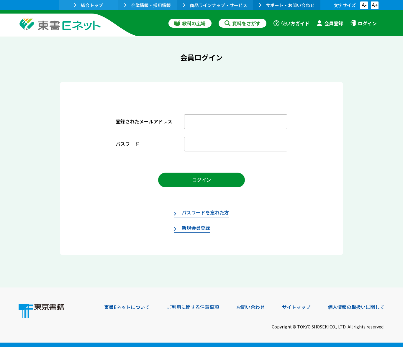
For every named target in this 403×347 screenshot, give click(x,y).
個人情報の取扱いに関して (356, 306)
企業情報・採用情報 (151, 5)
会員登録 (333, 23)
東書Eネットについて (127, 306)
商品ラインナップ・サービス (218, 5)
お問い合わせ (250, 306)
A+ (375, 5)
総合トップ (92, 5)
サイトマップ (296, 306)
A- (364, 5)
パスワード (127, 144)
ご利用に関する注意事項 (193, 306)
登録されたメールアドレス (144, 121)
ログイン (367, 23)
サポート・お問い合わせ (290, 5)
